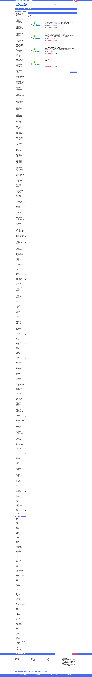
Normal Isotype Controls (19, 444)
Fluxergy (17, 620)
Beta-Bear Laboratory (19, 639)
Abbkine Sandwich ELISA (19, 200)
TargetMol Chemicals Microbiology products (19, 163)
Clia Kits (17, 301)
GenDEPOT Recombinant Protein (19, 71)
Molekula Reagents (18, 134)
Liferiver (17, 628)
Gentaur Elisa (18, 377)
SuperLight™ (17, 500)
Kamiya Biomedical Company (20, 575)
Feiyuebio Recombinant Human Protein (19, 364)
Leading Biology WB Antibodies (18, 120)
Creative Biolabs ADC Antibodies (19, 238)
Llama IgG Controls (18, 422)
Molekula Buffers (18, 126)
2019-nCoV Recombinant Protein (19, 255)
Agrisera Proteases (18, 46)
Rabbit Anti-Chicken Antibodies (18, 467)
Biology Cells (18, 275)
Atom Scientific (18, 599)
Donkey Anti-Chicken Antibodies (19, 318)
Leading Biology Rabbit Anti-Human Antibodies (20, 102)
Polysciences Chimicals (19, 211)
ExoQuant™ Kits (18, 348)
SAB (16, 519)
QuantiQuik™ (17, 463)
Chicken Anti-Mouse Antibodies (19, 295)
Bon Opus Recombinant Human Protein (19, 225)
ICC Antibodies (18, 397)
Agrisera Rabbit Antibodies (19, 49)
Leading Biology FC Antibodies (18, 85)
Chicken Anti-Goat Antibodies (18, 290)
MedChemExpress (18, 551)
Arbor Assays (18, 586)
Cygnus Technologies (19, 591)
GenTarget (17, 565)
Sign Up (73, 0)
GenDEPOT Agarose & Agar (19, 59)
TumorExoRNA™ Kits (19, 505)
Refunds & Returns (54, 674)
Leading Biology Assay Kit (19, 75)
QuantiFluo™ (17, 462)
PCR (16, 453)
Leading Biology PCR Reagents (19, 97)
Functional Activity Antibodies (18, 369)
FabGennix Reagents (19, 362)
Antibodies (17, 266)
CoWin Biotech (18, 633)
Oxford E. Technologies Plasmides (19, 146)
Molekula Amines (18, 121)
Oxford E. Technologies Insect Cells (19, 144)
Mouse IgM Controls (19, 442)
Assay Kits (17, 273)
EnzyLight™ (17, 339)
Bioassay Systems (18, 594)
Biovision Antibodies (19, 278)
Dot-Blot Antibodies (18, 328)
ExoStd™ (17, 351)
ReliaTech (17, 574)
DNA (16, 315)
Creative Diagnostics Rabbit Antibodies (20, 306)
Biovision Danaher (64, 658)
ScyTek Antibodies (18, 212)
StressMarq (17, 528)
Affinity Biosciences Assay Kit (19, 15)
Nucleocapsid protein (19, 445)
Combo (17, 302)
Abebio (17, 556)
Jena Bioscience (18, 562)
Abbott (17, 613)
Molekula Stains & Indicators (20, 137)
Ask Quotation (18, 8)
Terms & (23, 674)
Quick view (35, 28)
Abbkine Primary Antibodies (20, 187)
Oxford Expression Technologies (20, 604)
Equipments (17, 343)
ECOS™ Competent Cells (19, 330)
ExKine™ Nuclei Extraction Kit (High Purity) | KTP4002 (55, 34)
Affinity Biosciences (18, 546)
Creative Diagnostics (19, 550)
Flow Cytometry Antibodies (20, 366)
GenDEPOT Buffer (18, 63)
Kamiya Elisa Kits (18, 417)
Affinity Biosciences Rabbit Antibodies (19, 34)
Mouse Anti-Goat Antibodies (20, 433)
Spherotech (17, 583)
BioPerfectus (18, 638)
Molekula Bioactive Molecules (18, 123)
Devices (17, 312)
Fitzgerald (17, 524)
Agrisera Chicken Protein (19, 40)
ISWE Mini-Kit (18, 415)
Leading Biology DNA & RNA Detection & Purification (20, 82)
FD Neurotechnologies (19, 600)
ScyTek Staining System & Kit (20, 219)
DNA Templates (18, 513)
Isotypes (17, 414)
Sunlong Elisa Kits (18, 499)
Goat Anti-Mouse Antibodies (20, 384)
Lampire (17, 576)
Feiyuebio (17, 526)
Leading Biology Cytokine (19, 77)
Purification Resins (18, 459)
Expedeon (17, 595)
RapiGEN (17, 619)
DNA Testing (17, 316)
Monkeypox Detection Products (19, 245)
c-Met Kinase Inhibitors (19, 282)
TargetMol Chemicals (19, 624)
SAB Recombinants (18, 491)
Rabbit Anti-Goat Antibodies (20, 470)
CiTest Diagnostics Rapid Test (19, 228)
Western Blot (18, 510)
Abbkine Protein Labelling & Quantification (19, 191)
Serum (17, 495)
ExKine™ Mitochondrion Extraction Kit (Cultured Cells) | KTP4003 (57, 21)
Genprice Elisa (18, 609)
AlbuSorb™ (17, 260)
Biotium (17, 527)
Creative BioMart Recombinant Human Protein (20, 230)
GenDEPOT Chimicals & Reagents (19, 65)
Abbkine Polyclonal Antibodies (18, 186)
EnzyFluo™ (17, 338)
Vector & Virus (18, 506)
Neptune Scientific (18, 627)
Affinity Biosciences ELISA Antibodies (19, 20)
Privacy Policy (69, 674)
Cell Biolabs (17, 584)
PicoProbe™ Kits (18, 458)
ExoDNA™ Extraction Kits (19, 344)
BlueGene (17, 552)
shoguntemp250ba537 (19, 150)
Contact (29, 8)
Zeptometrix (17, 589)
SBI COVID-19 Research (19, 494)
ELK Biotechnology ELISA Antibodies (19, 241)
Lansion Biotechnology (19, 623)
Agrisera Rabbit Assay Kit (19, 50)
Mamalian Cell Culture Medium (19, 425)
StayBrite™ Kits (18, 496)
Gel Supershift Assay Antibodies (19, 371)
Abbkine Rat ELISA (18, 195)
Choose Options (48, 27)
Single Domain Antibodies (19, 236)
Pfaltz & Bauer (18, 545)
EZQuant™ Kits (18, 356)
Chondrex (17, 590)
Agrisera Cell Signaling (19, 39)
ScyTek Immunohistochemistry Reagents (19, 217)
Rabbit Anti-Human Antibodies (18, 473)
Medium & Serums (18, 426)
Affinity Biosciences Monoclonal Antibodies (19, 22)
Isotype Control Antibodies (19, 411)
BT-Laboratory (18, 532)
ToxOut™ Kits (18, 504)
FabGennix (17, 557)
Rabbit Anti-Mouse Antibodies (18, 475)
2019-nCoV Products (19, 253)
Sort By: (41, 15)
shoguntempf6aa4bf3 (19, 154)
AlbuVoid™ (17, 261)
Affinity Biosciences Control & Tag (20, 17)
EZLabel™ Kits (18, 354)
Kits (16, 419)
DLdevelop (17, 537)
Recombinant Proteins (19, 484)
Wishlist (32, 658)
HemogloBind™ (18, 389)
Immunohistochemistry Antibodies (19, 407)
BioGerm (17, 637)
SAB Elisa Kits (18, 490)
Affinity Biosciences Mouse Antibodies (19, 24)
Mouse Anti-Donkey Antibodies (18, 432)
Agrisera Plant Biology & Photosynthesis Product (19, 45)
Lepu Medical (18, 614)
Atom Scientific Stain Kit (19, 55)
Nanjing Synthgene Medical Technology (19, 617)
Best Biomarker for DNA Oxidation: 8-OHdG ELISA (68, 661)
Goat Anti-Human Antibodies (20, 383)
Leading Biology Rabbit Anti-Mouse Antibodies (20, 104)
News (24, 8)
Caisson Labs (18, 588)
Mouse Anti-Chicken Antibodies (19, 428)
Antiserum (17, 270)
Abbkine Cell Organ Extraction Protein (18, 173)
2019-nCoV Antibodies (19, 252)
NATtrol (17, 443)
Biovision (17, 548)
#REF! (46, 60)
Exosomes (17, 349)
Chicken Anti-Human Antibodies (19, 292)
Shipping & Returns (33, 660)
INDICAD (17, 634)
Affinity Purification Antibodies (18, 259)
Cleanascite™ (18, 300)
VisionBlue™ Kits (18, 509)
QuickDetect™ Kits (18, 464)
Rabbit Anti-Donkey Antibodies (18, 469)
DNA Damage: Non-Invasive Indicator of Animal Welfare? (68, 663)
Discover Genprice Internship (66, 666)
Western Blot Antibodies (19, 511)
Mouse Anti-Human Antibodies (18, 435)
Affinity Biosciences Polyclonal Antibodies (19, 27)
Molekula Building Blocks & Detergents (19, 128)
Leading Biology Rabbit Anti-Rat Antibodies (20, 107)
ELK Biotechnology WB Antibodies (19, 243)
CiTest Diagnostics (18, 585)
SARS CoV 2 (17, 492)
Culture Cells (17, 307)
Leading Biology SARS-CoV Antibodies (19, 114)
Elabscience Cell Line (19, 56)
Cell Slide (17, 285)
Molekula (17, 561)
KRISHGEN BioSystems (19, 547)
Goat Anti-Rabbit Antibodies (20, 385)
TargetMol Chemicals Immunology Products (19, 161)
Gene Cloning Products (19, 375)
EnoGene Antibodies (19, 335)
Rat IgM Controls (18, 481)
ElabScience (17, 538)
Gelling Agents (18, 373)
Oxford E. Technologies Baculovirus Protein (19, 139)
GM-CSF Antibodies (18, 378)
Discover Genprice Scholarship (66, 665)
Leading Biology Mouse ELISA (20, 95)
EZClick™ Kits (18, 353)
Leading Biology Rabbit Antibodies (19, 109)
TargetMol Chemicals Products (19, 168)
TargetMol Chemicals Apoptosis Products (19, 156)
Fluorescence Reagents (19, 367)
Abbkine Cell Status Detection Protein (18, 176)
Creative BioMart (18, 569)
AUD (35, 0)
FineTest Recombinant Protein (19, 234)
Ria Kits (17, 485)
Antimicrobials (18, 268)
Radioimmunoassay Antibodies (18, 479)
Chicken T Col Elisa (18, 298)
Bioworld (17, 542)
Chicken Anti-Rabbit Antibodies (18, 297)
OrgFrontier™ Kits (18, 448)
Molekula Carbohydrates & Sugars (19, 131)
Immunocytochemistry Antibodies (19, 403)
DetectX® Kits (18, 311)
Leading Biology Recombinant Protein (20, 111)
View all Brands (18, 643)
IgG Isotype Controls (19, 398)
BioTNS (17, 632)
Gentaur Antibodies (18, 205)
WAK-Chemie (18, 629)
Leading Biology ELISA (19, 83)
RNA (16, 486)
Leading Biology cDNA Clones (20, 76)
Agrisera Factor (18, 41)
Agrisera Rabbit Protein (19, 51)
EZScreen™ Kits (18, 357)
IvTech (17, 607)
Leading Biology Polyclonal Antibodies (19, 100)
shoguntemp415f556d (19, 151)
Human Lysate (18, 395)
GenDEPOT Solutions (19, 73)
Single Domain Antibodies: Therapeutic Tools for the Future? (69, 660)
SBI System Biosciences (19, 570)
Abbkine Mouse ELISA (19, 184)
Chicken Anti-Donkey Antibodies (19, 288)
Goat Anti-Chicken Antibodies (18, 380)
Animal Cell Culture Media (19, 264)
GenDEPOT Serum (18, 72)
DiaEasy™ (17, 313)
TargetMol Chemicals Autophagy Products (19, 158)
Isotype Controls (18, 412)
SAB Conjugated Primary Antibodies (19, 489)
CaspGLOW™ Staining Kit (19, 283)
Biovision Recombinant (19, 280)
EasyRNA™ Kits (18, 329)
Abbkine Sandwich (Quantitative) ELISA (19, 198)
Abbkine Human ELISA (19, 179)
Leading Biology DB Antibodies (18, 79)
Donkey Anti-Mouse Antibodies (18, 324)
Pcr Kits (17, 454)
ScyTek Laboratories (19, 581)
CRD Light (17, 622)
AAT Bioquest (18, 533)
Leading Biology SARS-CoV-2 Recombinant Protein (20, 116)
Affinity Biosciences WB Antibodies (19, 36)
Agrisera (17, 566)
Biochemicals (18, 274)
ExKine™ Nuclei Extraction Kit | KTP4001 (52, 47)
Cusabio (17, 522)
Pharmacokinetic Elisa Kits (19, 249)
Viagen (17, 608)
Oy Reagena (17, 610)
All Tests (17, 263)
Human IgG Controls (19, 394)
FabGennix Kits (18, 361)
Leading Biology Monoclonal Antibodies (20, 94)
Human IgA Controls (19, 393)
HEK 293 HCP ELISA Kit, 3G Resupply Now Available (68, 664)
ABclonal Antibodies (19, 222)
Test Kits (17, 501)
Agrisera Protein (18, 47)
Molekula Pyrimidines (19, 133)
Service (17, 149)
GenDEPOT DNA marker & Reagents (19, 67)
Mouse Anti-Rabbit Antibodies (18, 438)
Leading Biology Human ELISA (19, 90)
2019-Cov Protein (18, 250)
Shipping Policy (38, 674)
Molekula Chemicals (19, 132)
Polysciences (18, 642)
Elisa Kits (17, 334)
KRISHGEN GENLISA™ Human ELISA (20, 421)
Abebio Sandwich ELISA (19, 202)
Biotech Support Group (19, 598)
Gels (16, 374)
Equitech (17, 593)
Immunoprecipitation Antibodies (19, 410)
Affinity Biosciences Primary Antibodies (20, 29)
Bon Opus (17, 567)
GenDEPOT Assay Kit (19, 61)
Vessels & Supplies (18, 508)
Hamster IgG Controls (19, 388)
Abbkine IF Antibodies (19, 180)
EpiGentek (17, 531)
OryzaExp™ (17, 449)
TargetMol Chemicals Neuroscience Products (19, 165)
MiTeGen (17, 571)
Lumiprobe (17, 580)
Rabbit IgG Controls (18, 476)
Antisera (17, 269)
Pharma (17, 457)
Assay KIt (17, 54)
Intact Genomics (18, 612)
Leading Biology (18, 536)
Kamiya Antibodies (18, 416)
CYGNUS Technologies (19, 310)
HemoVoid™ (17, 390)
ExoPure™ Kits (18, 347)
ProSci (17, 523)
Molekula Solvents (18, 136)
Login (70, 0)
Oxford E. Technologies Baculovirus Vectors (19, 142)
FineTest (17, 529)
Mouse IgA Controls (18, 439)
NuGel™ (17, 447)
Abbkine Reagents (18, 196)
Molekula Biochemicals (19, 125)
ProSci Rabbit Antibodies (19, 223)
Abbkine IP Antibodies (19, 181)
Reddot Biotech (18, 555)
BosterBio (17, 541)
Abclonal (17, 543)
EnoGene (17, 518)
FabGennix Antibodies (19, 358)
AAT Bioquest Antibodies (19, 220)
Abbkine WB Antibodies (19, 201)
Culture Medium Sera (19, 308)
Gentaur (17, 579)
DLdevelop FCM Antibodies (19, 231)
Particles (17, 452)
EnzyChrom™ (17, 337)
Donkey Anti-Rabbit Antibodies (18, 326)
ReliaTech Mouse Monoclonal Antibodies (20, 248)
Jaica (16, 603)
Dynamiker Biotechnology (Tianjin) (20, 641)
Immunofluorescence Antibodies (19, 405)
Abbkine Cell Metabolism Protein (19, 170)
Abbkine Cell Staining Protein (20, 174)
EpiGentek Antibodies (19, 342)
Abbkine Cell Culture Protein (20, 13)
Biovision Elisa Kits (18, 279)
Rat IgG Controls (18, 480)
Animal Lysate (18, 265)
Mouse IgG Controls (18, 440)
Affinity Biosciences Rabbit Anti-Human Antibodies (19, 31)
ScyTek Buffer (18, 213)
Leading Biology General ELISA (19, 88)
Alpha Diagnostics (18, 560)
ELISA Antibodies (18, 333)
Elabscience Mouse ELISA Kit (20, 332)
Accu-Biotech (18, 618)
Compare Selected (73, 72)
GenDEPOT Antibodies (19, 60)
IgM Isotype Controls (19, 399)
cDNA (16, 284)
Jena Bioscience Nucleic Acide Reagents (19, 207)
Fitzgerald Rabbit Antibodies (20, 235)
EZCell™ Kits (17, 352)
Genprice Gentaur (18, 605)
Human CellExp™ (18, 392)
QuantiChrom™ (18, 461)
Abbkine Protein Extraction (19, 189)
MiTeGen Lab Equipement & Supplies (19, 209)
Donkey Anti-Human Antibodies (18, 322)
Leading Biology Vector (19, 117)
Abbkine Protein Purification (20, 192)
